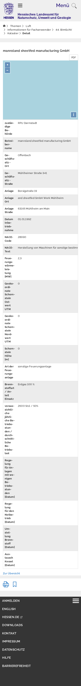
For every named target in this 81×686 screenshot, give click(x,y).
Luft (28, 26)
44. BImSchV (63, 29)
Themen (15, 26)
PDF (73, 57)
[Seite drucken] (6, 585)
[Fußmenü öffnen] (76, 601)
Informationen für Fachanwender (29, 29)
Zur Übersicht (11, 573)
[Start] (4, 26)
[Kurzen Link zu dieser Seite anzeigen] (15, 585)
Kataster (13, 33)
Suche (74, 6)
